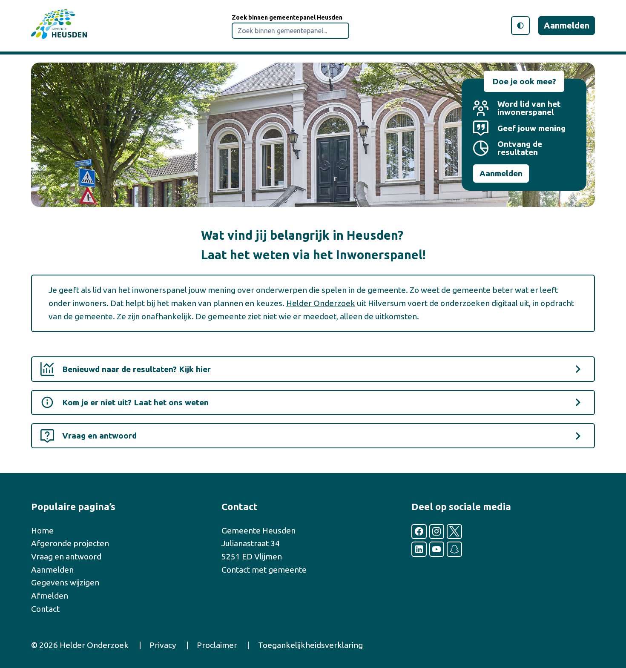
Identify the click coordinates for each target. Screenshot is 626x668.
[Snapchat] (454, 549)
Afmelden (49, 595)
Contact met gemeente (264, 569)
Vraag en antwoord (66, 556)
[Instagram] (437, 531)
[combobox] (290, 31)
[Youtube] (437, 549)
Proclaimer (217, 645)
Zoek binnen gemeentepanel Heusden (287, 17)
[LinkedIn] (419, 549)
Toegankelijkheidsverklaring (310, 645)
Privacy (162, 645)
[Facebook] (419, 531)
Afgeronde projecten (70, 543)
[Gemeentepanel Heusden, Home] (59, 26)
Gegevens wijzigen (65, 582)
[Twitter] (454, 531)
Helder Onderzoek (320, 303)
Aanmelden (566, 25)
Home (42, 530)
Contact (45, 609)
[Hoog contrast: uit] (520, 25)
